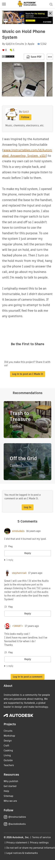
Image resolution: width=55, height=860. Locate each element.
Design (8, 740)
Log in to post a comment (27, 677)
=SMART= (17, 626)
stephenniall (19, 573)
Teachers (9, 765)
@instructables (17, 817)
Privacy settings (39, 842)
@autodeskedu (17, 824)
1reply (10, 559)
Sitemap (8, 796)
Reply (27, 553)
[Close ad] (50, 14)
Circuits (19, 43)
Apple (31, 43)
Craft (6, 745)
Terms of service (41, 837)
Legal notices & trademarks (22, 853)
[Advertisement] (27, 17)
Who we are (10, 801)
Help (6, 791)
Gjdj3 (9, 43)
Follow (25, 117)
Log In (27, 507)
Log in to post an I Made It (27, 374)
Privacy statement (16, 842)
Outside (8, 760)
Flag (10, 546)
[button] (4, 4)
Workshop (9, 736)
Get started (10, 786)
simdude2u (18, 531)
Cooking (8, 750)
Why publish (11, 781)
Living (7, 755)
